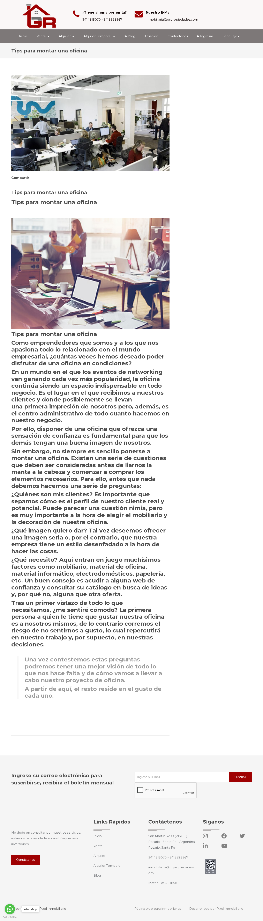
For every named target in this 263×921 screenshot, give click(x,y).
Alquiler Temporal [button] (98, 36)
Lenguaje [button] (230, 36)
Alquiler (99, 856)
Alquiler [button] (65, 36)
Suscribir (240, 777)
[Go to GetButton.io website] (9, 917)
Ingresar (206, 36)
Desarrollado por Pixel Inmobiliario (216, 909)
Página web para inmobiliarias (157, 909)
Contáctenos (178, 36)
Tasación (151, 36)
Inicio (23, 36)
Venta (98, 846)
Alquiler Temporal (107, 866)
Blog (131, 36)
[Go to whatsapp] (10, 909)
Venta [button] (41, 36)
